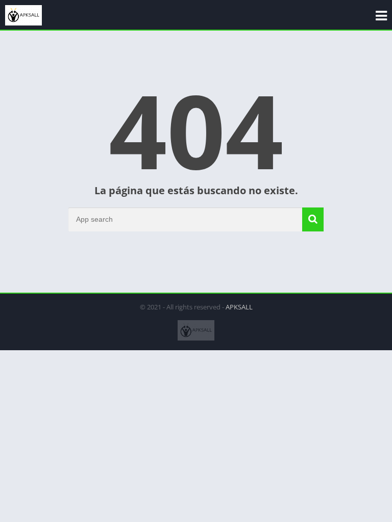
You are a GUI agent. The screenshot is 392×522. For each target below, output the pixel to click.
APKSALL (239, 306)
